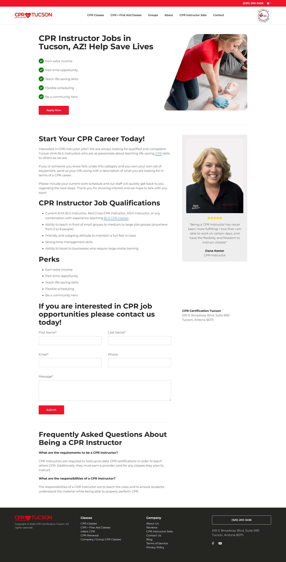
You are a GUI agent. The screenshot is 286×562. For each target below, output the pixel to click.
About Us (152, 523)
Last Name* (117, 332)
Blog (149, 539)
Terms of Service (157, 543)
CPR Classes (95, 15)
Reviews (151, 527)
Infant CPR (88, 531)
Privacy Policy (155, 547)
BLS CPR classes (116, 218)
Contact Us (153, 535)
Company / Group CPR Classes (101, 539)
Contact (218, 15)
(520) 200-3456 (253, 3)
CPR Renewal (90, 535)
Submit (51, 409)
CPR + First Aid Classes (126, 15)
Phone (113, 354)
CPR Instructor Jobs (193, 15)
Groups (153, 15)
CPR (158, 153)
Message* (46, 376)
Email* (43, 354)
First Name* (47, 332)
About (169, 15)
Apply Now (53, 110)
